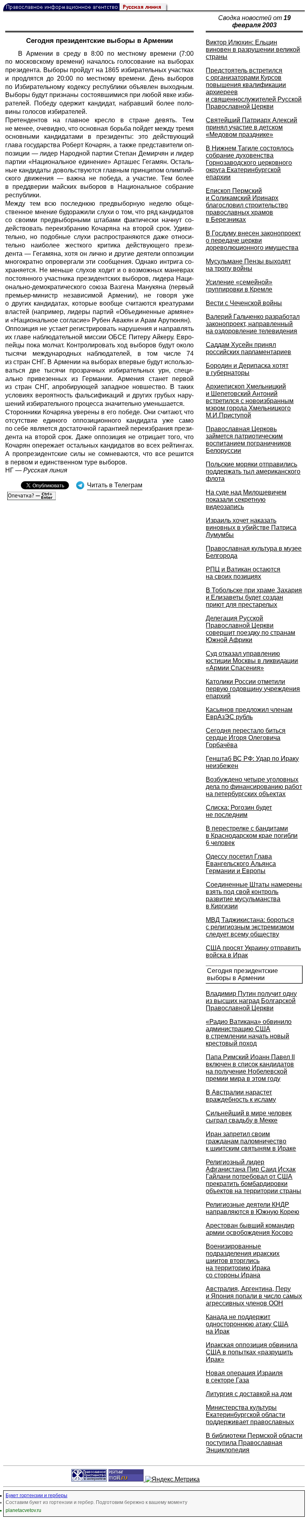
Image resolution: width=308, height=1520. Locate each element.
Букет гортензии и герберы (36, 1495)
